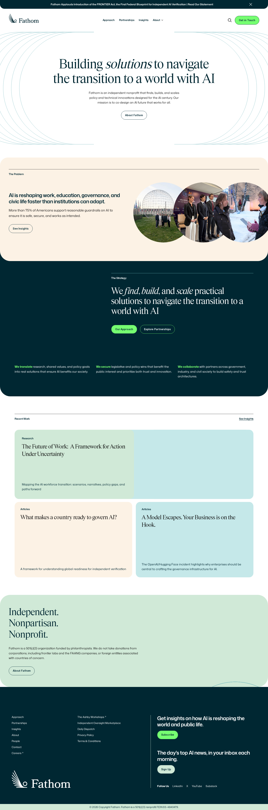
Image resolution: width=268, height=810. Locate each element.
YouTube (197, 786)
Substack (211, 786)
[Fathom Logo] (24, 18)
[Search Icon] (229, 20)
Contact (17, 747)
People (16, 741)
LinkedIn (177, 786)
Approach (18, 717)
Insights (16, 729)
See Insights (246, 418)
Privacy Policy (85, 735)
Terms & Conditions (89, 741)
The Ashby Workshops (90, 717)
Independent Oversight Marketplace (99, 723)
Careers (16, 753)
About (15, 735)
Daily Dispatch (86, 729)
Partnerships (19, 723)
